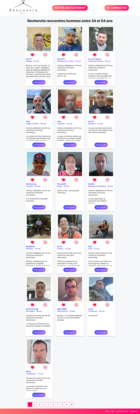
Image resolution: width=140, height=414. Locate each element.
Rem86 (91, 184)
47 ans (40, 374)
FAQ (107, 411)
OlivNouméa (31, 184)
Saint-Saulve (62, 311)
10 (71, 404)
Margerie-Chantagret (97, 186)
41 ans (100, 124)
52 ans (36, 61)
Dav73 (91, 121)
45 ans (107, 61)
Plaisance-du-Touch (65, 61)
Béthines (29, 249)
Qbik (90, 246)
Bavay (59, 186)
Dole (90, 249)
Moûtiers (91, 124)
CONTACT (134, 411)
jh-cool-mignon (94, 59)
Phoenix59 (61, 184)
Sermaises (30, 311)
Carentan (61, 124)
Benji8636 (30, 246)
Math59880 (62, 309)
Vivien (90, 309)
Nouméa (29, 186)
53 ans (37, 186)
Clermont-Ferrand (95, 61)
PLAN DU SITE (122, 411)
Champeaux (31, 374)
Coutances (92, 311)
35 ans (78, 61)
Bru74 (59, 246)
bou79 (28, 59)
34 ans (37, 249)
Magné (29, 61)
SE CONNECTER (116, 7)
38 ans (102, 311)
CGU (113, 411)
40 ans (110, 186)
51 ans (96, 249)
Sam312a (61, 59)
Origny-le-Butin (32, 124)
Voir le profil (39, 82)
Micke (28, 371)
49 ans (67, 186)
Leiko (59, 121)
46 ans (43, 124)
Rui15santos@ (32, 309)
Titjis (28, 121)
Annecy (60, 249)
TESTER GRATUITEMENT (70, 7)
